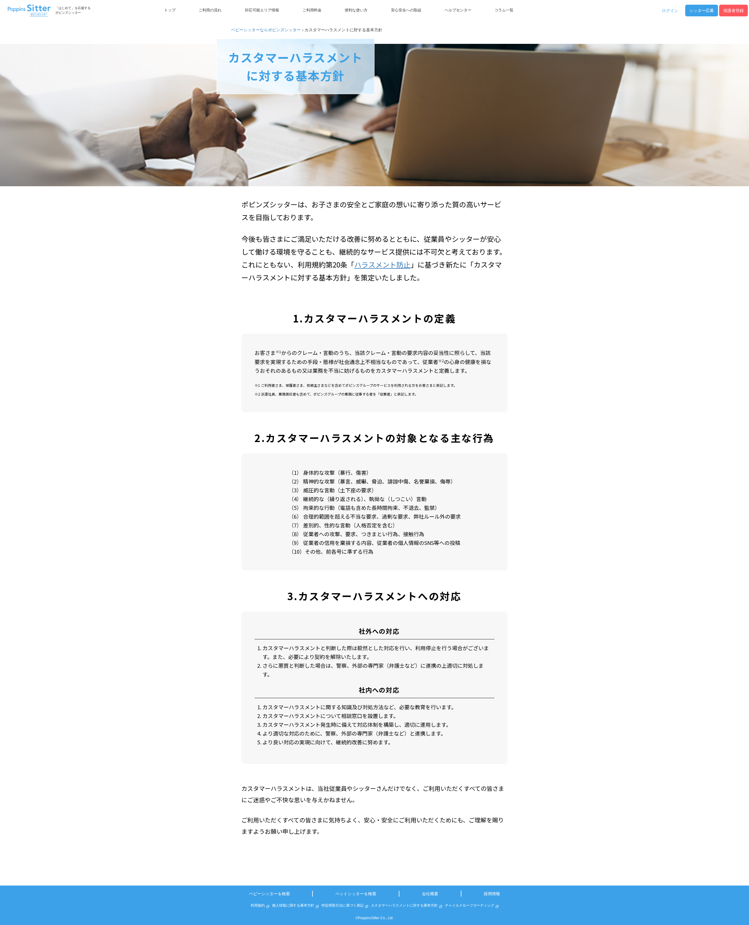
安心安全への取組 (406, 10)
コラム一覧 (503, 10)
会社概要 (430, 893)
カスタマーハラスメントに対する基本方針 (404, 905)
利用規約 (258, 905)
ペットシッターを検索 (355, 893)
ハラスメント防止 (382, 264)
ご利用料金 (312, 10)
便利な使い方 (356, 10)
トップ (170, 10)
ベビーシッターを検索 (269, 893)
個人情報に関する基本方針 (293, 905)
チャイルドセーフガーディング (469, 905)
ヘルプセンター (458, 10)
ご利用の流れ (210, 10)
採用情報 (492, 893)
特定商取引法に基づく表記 (343, 905)
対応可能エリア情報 (262, 10)
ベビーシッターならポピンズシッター (266, 29)
